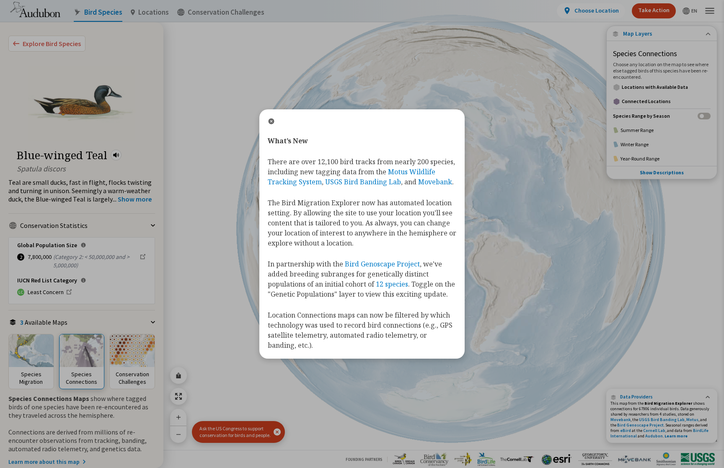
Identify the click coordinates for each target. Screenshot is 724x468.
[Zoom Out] (178, 434)
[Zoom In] (178, 417)
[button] (116, 155)
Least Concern (46, 292)
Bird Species (103, 12)
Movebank (620, 419)
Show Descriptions (662, 172)
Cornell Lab (654, 430)
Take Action (654, 10)
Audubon (654, 436)
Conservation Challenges (226, 12)
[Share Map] (178, 375)
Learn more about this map (44, 461)
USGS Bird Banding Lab (662, 419)
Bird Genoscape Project (640, 425)
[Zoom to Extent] (178, 396)
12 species (392, 284)
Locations (153, 12)
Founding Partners (364, 459)
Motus (692, 419)
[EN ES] (690, 11)
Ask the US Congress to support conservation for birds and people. (235, 431)
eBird (625, 430)
